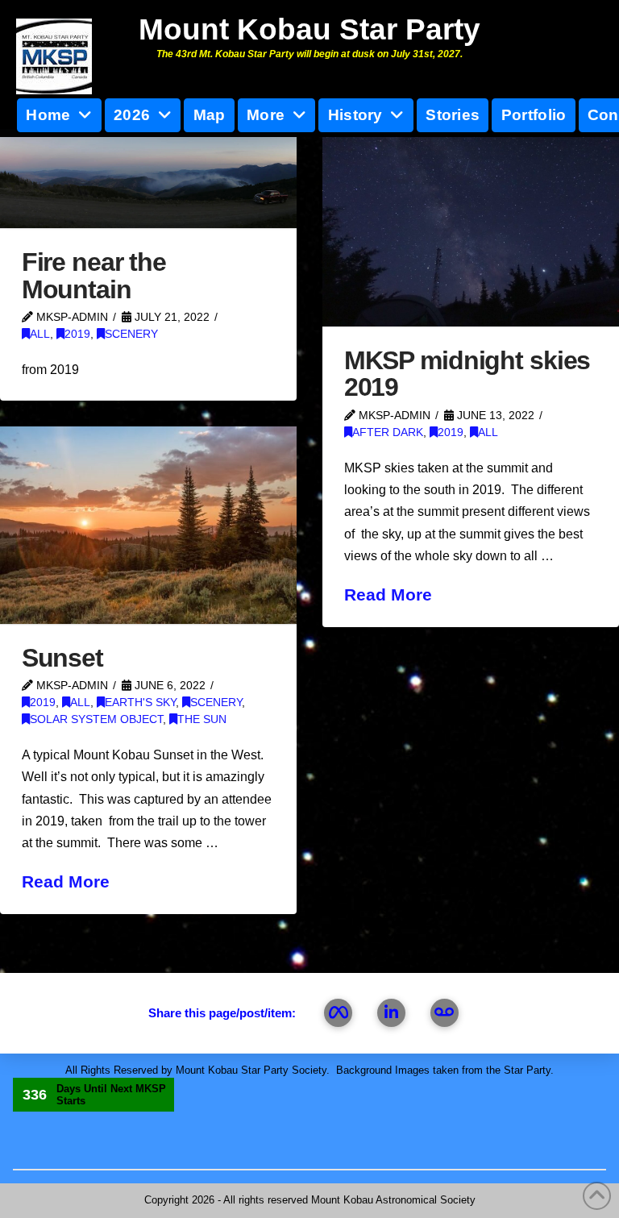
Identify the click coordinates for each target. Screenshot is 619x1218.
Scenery (131, 334)
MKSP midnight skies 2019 (467, 374)
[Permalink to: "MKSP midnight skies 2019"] (470, 227)
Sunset (62, 657)
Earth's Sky (140, 702)
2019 (77, 334)
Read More (388, 594)
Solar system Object (96, 719)
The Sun (201, 719)
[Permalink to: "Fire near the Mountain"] (148, 178)
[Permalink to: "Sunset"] (148, 525)
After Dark (387, 432)
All (40, 334)
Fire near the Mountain (94, 275)
